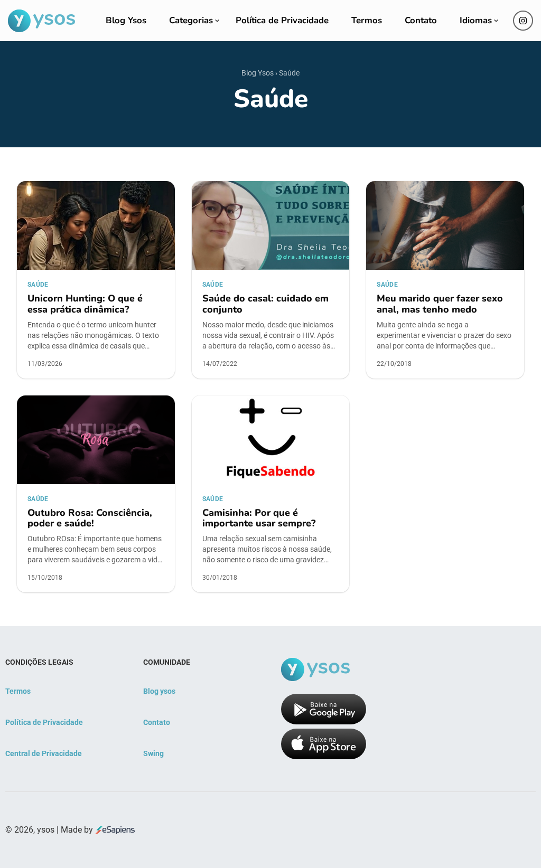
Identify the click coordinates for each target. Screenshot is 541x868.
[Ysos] (41, 21)
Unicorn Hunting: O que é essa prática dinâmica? (85, 304)
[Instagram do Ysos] (523, 21)
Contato (421, 20)
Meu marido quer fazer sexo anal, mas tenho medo (440, 304)
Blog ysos (159, 691)
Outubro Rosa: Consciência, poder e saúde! (89, 518)
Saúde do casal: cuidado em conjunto (265, 304)
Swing (153, 753)
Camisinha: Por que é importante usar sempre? (258, 518)
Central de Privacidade (43, 753)
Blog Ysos (126, 20)
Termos (366, 20)
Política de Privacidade (282, 20)
